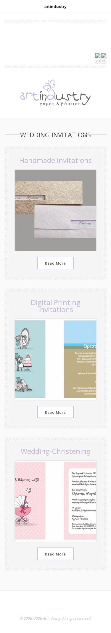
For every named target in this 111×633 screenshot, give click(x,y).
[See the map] (55, 44)
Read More (55, 263)
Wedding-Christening (56, 451)
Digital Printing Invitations (56, 305)
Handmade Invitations (55, 160)
